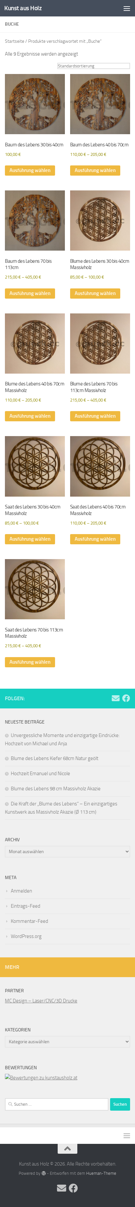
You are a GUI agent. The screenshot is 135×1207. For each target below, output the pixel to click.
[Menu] (127, 8)
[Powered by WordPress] (43, 1173)
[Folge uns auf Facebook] (126, 698)
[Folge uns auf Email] (116, 698)
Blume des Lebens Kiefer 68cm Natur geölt (54, 758)
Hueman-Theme (101, 1173)
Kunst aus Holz (23, 8)
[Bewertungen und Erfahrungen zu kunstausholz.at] (41, 1078)
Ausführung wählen (30, 170)
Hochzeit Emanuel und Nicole (40, 773)
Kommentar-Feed (29, 921)
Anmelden (21, 891)
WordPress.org (26, 936)
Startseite (14, 41)
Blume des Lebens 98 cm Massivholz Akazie (56, 789)
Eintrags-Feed (25, 906)
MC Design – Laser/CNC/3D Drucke (41, 1001)
